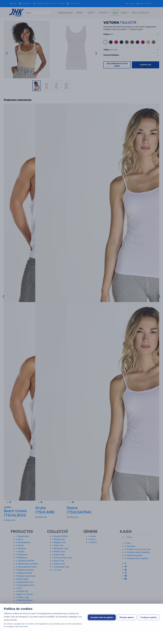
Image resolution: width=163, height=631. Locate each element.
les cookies (30, 624)
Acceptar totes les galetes (101, 617)
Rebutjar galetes (126, 617)
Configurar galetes (148, 617)
